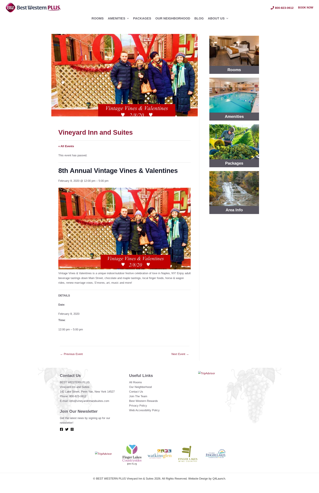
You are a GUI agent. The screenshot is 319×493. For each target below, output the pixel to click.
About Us (216, 18)
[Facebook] (61, 429)
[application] (127, 18)
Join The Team (138, 396)
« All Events (66, 146)
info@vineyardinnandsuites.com (89, 401)
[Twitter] (66, 429)
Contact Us (136, 391)
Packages (142, 18)
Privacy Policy (138, 405)
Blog (199, 18)
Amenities (116, 18)
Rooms (98, 18)
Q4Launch (219, 478)
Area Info (234, 210)
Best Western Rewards (143, 401)
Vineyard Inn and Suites (95, 132)
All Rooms (135, 382)
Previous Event (71, 354)
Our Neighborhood (172, 18)
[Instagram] (72, 429)
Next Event (180, 354)
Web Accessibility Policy (144, 410)
